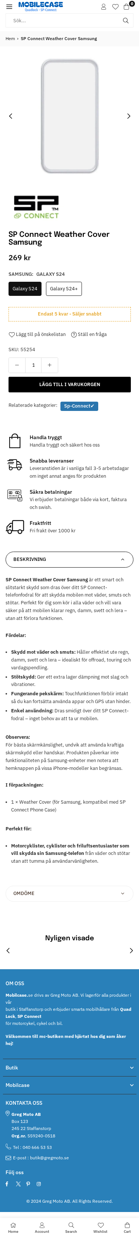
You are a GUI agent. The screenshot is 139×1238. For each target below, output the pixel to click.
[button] (9, 6)
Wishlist (100, 1231)
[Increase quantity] (50, 365)
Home (13, 1231)
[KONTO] (103, 6)
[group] (69, 116)
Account (42, 1231)
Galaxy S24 (25, 288)
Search (71, 1231)
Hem (10, 38)
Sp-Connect (79, 406)
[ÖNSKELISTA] (115, 6)
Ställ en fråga (92, 334)
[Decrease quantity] (17, 365)
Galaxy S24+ (64, 288)
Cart (127, 1231)
